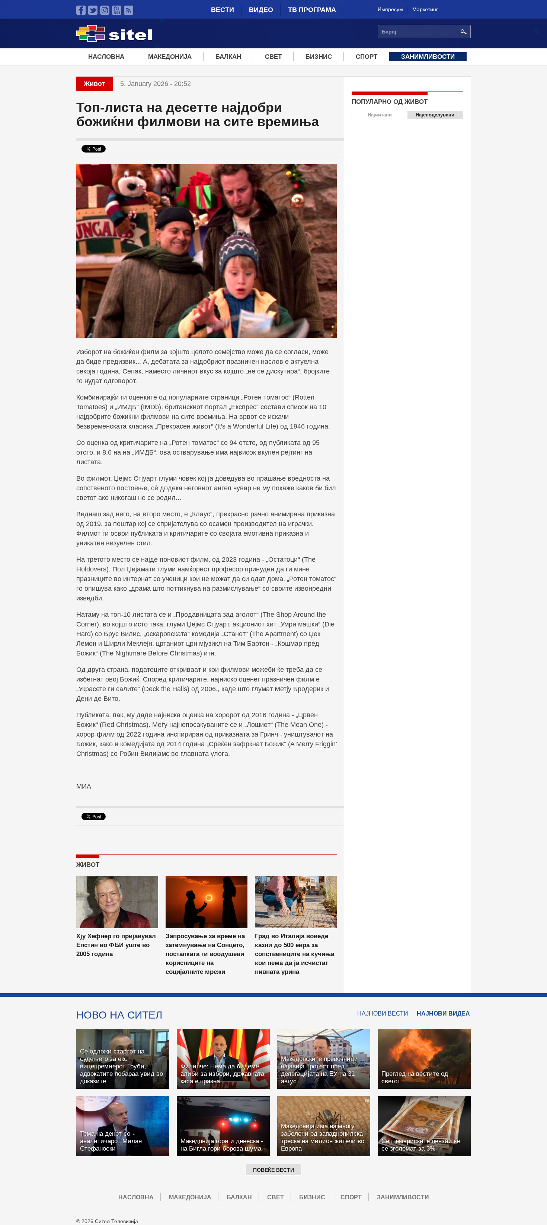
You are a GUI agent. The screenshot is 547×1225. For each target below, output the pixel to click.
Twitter (92, 10)
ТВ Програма (312, 9)
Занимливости (428, 56)
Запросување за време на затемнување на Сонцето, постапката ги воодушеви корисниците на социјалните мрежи (205, 954)
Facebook (81, 10)
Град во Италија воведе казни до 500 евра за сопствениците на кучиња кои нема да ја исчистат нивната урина (294, 954)
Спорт (366, 56)
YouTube (116, 10)
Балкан (228, 56)
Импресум (390, 9)
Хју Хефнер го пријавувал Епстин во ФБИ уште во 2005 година (116, 945)
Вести (222, 9)
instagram (104, 10)
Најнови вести (382, 1013)
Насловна (106, 56)
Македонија (170, 56)
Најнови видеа (443, 1013)
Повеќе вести (273, 1170)
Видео (261, 9)
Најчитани (380, 115)
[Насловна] (114, 41)
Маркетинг (425, 9)
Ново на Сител (119, 1015)
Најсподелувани (435, 115)
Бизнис (319, 56)
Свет (273, 56)
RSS (128, 10)
